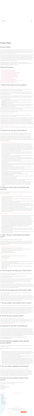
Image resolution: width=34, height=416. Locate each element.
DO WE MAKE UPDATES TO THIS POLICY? (8, 81)
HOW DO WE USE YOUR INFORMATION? (8, 71)
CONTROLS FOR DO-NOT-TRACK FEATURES (9, 79)
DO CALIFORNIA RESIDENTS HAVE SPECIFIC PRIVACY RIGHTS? (12, 80)
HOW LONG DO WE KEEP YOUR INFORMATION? (10, 74)
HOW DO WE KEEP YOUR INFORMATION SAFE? (10, 75)
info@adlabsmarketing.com (11, 53)
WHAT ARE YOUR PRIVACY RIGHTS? (7, 78)
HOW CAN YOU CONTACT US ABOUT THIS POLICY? (10, 82)
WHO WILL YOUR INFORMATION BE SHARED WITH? (10, 73)
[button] (31, 20)
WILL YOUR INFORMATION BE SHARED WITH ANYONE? (11, 72)
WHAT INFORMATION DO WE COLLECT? (8, 70)
